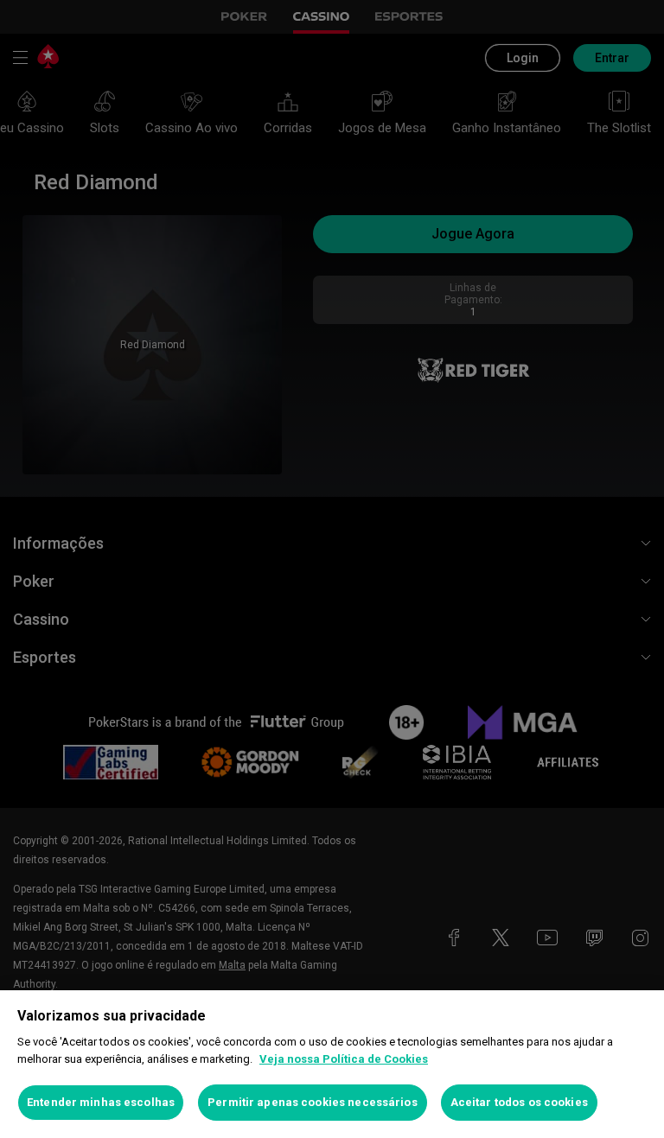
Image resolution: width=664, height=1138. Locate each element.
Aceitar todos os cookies (519, 1102)
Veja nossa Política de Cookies (343, 1058)
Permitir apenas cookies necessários (313, 1102)
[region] (332, 1064)
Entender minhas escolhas (101, 1102)
